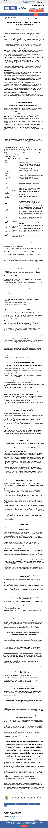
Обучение (29, 14)
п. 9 (21, 537)
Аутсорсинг (17, 14)
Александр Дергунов (16, 816)
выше (21, 580)
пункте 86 (12, 680)
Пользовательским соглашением (30, 823)
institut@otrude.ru (40, 8)
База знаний (36, 14)
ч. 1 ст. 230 (10, 563)
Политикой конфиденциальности (17, 823)
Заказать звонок (36, 10)
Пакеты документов (11, 14)
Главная (6, 14)
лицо (18, 541)
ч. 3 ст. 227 (17, 568)
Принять (24, 825)
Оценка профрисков (23, 14)
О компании (40, 14)
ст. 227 (15, 537)
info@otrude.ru (32, 8)
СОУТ (32, 14)
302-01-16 (38, 5)
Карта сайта (36, 820)
